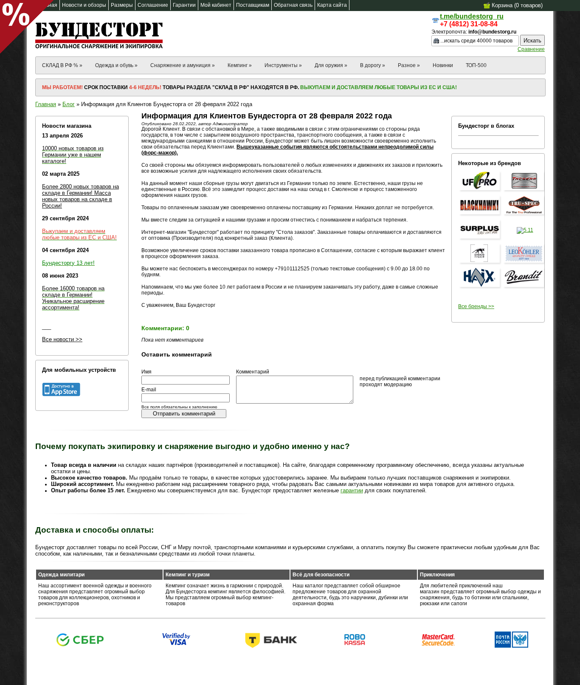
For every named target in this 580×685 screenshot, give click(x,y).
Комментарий (252, 372)
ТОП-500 (476, 65)
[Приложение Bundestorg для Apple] (61, 395)
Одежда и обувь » (116, 65)
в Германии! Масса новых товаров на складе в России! (77, 199)
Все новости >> (62, 339)
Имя (146, 372)
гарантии (352, 490)
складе (52, 193)
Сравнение (531, 49)
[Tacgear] (525, 191)
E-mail (148, 390)
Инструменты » (283, 65)
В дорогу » (372, 65)
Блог (68, 104)
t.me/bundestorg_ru (472, 16)
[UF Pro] (480, 191)
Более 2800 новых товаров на (80, 186)
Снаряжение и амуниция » (182, 65)
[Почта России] (511, 646)
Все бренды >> (476, 306)
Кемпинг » (240, 65)
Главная (45, 104)
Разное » (409, 65)
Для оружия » (331, 65)
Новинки (443, 65)
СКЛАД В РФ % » (62, 65)
